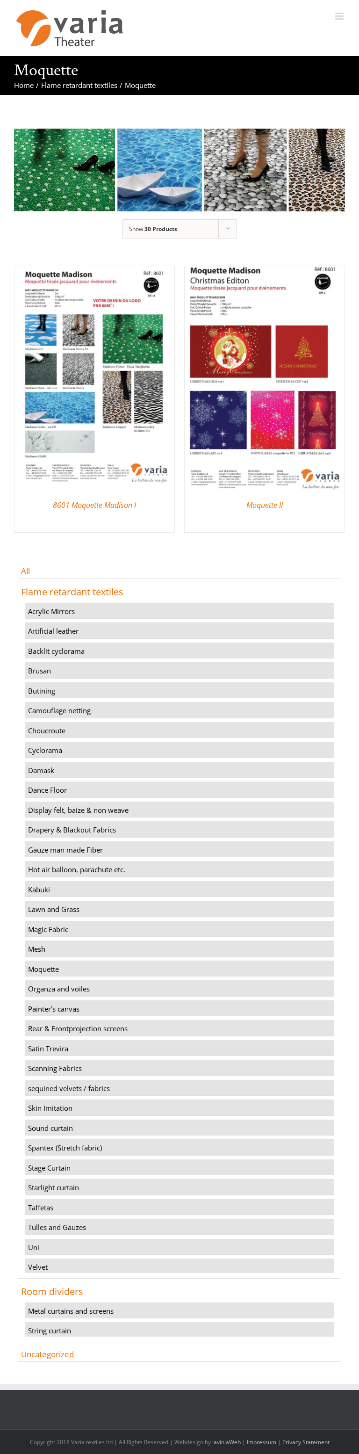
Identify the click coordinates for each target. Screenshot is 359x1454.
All (25, 570)
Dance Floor (47, 790)
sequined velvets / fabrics (69, 1088)
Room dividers (52, 1291)
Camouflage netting (59, 710)
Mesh (36, 949)
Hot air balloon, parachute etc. (76, 869)
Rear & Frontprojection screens (78, 1028)
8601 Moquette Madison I (94, 505)
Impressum (261, 1442)
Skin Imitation (50, 1108)
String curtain (49, 1330)
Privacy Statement (306, 1442)
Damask (41, 770)
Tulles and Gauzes (57, 1227)
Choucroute (46, 730)
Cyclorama (45, 750)
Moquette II (264, 505)
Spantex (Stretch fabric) (65, 1147)
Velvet (38, 1267)
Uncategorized (47, 1354)
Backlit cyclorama (56, 651)
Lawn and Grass (53, 909)
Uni (33, 1247)
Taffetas (40, 1207)
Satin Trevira (48, 1048)
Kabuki (39, 889)
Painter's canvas (53, 1008)
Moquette (43, 969)
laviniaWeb (226, 1442)
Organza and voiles (59, 988)
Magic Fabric (48, 929)
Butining (41, 690)
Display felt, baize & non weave (78, 810)
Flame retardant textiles (72, 592)
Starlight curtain (53, 1187)
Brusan (39, 670)
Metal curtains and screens (71, 1311)
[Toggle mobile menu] (340, 16)
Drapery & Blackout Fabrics (72, 829)
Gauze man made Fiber (65, 849)
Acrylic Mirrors (51, 611)
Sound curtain (50, 1128)
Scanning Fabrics (55, 1068)
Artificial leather (53, 631)
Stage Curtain (49, 1167)
